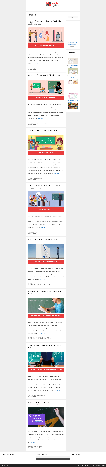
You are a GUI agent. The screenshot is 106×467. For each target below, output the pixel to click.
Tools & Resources (36, 176)
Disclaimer (88, 465)
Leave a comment (32, 69)
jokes (33, 178)
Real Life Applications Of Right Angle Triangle (43, 239)
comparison (34, 123)
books (30, 395)
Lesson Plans (53, 9)
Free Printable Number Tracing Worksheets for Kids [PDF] (72, 28)
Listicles (41, 9)
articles (30, 66)
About (78, 465)
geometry (39, 123)
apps (30, 447)
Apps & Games (32, 446)
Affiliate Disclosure (98, 465)
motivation (34, 230)
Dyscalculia (37, 394)
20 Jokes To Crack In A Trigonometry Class (42, 130)
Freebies (57, 9)
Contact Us (103, 465)
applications (31, 284)
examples (34, 68)
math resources (44, 338)
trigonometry (42, 68)
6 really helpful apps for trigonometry (40, 402)
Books (33, 394)
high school (35, 338)
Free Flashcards (64, 9)
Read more (38, 63)
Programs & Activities (36, 337)
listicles (38, 68)
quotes (33, 232)
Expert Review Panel (83, 465)
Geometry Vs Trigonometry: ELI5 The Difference (44, 75)
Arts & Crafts (46, 9)
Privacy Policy (93, 465)
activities (30, 338)
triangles (43, 284)
